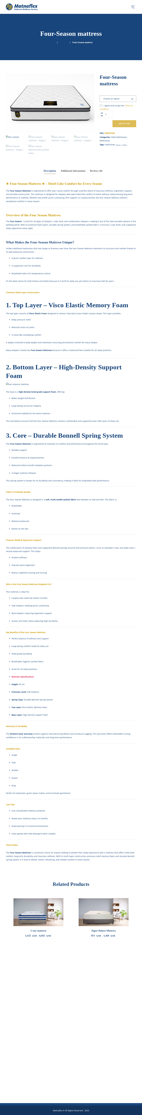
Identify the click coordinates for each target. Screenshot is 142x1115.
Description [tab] (50, 170)
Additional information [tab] (73, 170)
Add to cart (124, 124)
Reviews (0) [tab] (96, 170)
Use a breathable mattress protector (28, 810)
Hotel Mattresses (119, 137)
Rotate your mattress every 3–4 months (30, 818)
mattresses (110, 144)
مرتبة (118, 144)
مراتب (124, 144)
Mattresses (105, 140)
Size (104, 92)
